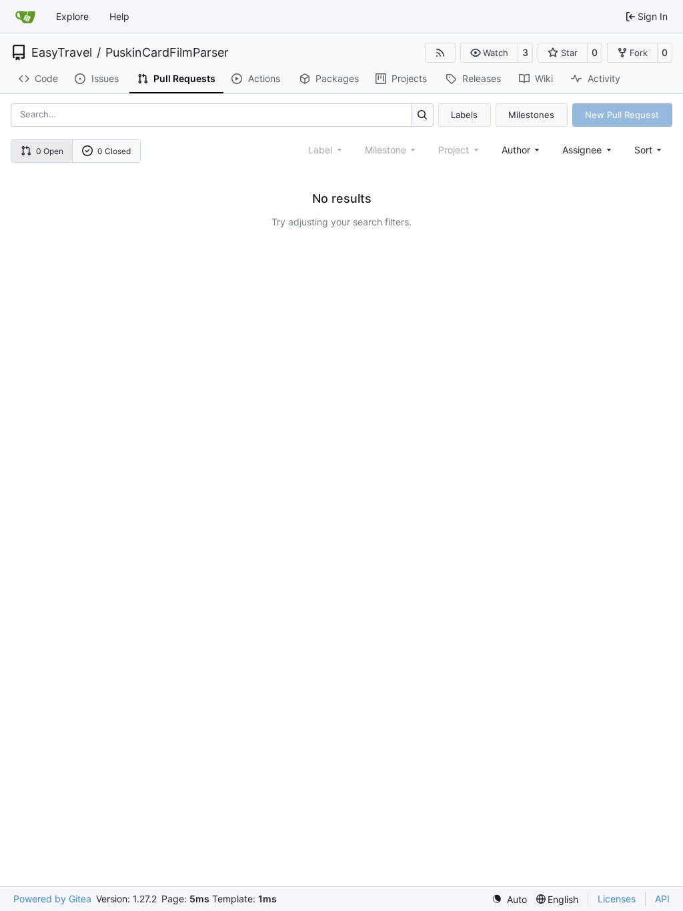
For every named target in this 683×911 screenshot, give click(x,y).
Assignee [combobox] (582, 149)
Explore (72, 16)
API (662, 898)
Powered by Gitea (52, 898)
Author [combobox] (516, 149)
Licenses (617, 898)
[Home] (25, 17)
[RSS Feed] (440, 53)
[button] (489, 53)
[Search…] (423, 115)
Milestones (531, 114)
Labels (464, 114)
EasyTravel (61, 52)
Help (119, 16)
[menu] (649, 150)
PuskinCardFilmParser (167, 52)
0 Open (49, 151)
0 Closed (114, 151)
